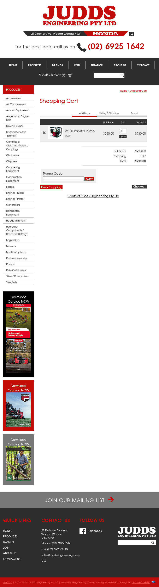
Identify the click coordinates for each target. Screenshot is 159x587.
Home (13, 65)
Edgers (10, 187)
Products (34, 65)
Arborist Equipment (17, 110)
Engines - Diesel (15, 193)
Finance (97, 65)
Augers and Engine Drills (17, 118)
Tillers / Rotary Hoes (17, 276)
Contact (143, 65)
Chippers (11, 161)
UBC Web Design (141, 582)
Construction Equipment (14, 179)
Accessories (13, 98)
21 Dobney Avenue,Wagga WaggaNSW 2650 (54, 534)
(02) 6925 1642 (116, 45)
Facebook (95, 531)
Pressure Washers (16, 258)
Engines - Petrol (15, 199)
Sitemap (7, 582)
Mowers (11, 246)
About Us (119, 65)
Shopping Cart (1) (52, 75)
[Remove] (44, 133)
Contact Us (11, 559)
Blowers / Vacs (14, 126)
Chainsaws (12, 155)
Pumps (10, 264)
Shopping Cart (138, 91)
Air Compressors (16, 104)
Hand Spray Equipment (13, 212)
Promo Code (53, 173)
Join (77, 65)
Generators (13, 205)
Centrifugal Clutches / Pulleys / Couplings (17, 145)
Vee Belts (11, 282)
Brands (57, 65)
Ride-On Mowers (16, 270)
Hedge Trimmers (15, 220)
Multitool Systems (16, 252)
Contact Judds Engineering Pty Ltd (93, 196)
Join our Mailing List (75, 500)
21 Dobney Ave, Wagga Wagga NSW (55, 33)
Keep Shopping (51, 187)
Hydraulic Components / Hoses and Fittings (16, 230)
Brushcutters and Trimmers (16, 134)
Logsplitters (12, 240)
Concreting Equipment (13, 169)
